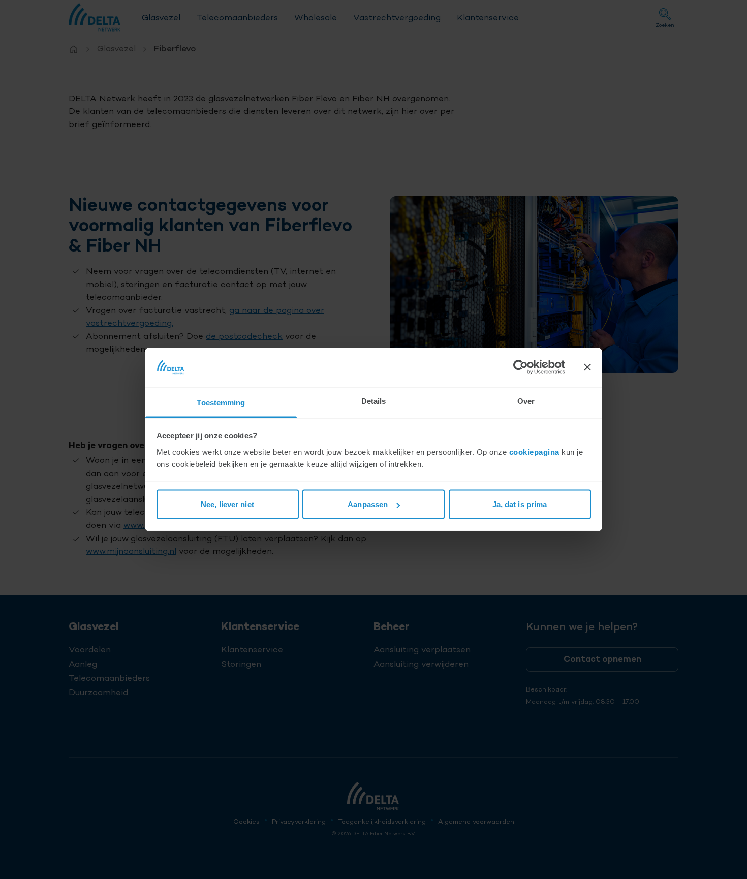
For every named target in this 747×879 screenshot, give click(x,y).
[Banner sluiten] (587, 367)
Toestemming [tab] (221, 402)
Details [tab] (373, 400)
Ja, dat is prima (519, 504)
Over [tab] (526, 400)
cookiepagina (534, 451)
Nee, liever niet (227, 504)
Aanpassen (368, 504)
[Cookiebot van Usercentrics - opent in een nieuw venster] (520, 367)
